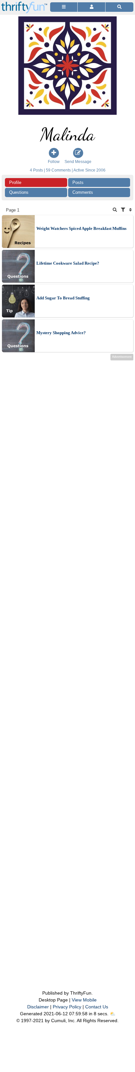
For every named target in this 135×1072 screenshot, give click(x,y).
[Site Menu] (63, 7)
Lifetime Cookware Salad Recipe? (67, 263)
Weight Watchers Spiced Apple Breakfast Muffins (81, 228)
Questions (19, 192)
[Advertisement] (67, 662)
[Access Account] (91, 7)
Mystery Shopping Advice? (61, 332)
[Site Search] (119, 7)
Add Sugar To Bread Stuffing (63, 297)
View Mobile (84, 999)
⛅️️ (112, 1013)
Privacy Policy (67, 1006)
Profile (15, 182)
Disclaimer (38, 1006)
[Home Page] (24, 4)
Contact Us (96, 1006)
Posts (78, 182)
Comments (82, 192)
